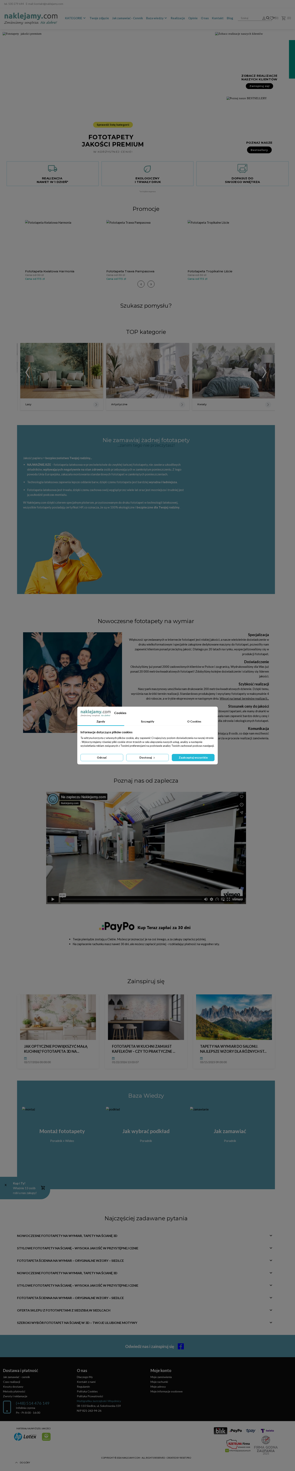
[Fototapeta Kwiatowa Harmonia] (64, 244)
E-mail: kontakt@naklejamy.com (44, 3)
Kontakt (218, 18)
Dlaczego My (85, 1377)
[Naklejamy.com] (30, 19)
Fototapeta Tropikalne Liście (210, 271)
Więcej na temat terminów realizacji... (244, 698)
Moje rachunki (159, 1381)
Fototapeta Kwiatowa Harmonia (49, 271)
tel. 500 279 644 (14, 3)
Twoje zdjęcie (99, 18)
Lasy (28, 404)
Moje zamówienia (161, 1377)
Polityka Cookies (87, 1391)
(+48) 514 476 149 (33, 1403)
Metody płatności (14, 1391)
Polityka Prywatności (90, 1396)
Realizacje (178, 18)
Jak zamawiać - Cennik (127, 18)
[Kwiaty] (233, 370)
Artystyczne (119, 404)
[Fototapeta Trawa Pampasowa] (146, 244)
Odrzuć (102, 757)
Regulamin (83, 1386)
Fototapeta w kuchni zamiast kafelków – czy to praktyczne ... (143, 1049)
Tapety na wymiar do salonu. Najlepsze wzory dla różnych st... (233, 1049)
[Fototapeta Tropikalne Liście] (227, 244)
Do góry (25, 1462)
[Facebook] (288, 4)
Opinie (193, 18)
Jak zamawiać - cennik (16, 1377)
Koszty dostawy (13, 1386)
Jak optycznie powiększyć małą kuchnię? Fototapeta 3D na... (55, 1049)
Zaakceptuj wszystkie (193, 757)
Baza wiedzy (155, 18)
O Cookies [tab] (194, 721)
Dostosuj (146, 757)
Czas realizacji (11, 1381)
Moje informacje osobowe (167, 1391)
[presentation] (140, 284)
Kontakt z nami (86, 1381)
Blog (230, 18)
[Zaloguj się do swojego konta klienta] (262, 18)
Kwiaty (201, 404)
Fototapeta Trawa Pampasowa (130, 271)
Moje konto (161, 1370)
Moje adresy (158, 1386)
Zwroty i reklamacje (15, 1396)
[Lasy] (61, 370)
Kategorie (73, 18)
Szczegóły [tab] (147, 721)
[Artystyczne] (147, 370)
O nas (205, 18)
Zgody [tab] (101, 721)
